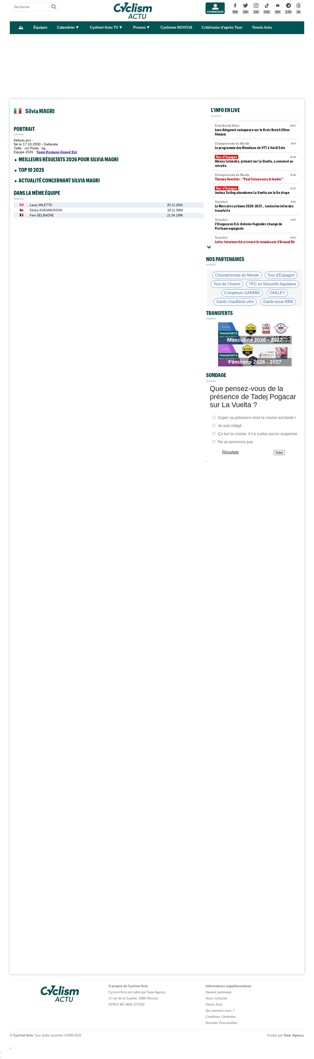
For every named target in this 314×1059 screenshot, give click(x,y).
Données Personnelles (221, 1023)
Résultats (230, 452)
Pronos (139, 27)
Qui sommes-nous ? (220, 1010)
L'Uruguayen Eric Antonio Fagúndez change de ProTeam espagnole (255, 224)
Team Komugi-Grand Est (56, 152)
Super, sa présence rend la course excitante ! (257, 418)
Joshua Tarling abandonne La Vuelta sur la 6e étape (255, 190)
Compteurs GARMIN (242, 293)
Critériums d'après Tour (222, 27)
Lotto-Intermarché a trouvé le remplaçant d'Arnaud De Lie (255, 242)
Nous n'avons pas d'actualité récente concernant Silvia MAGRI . (63, 181)
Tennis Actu (262, 27)
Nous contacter (216, 998)
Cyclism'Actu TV (104, 27)
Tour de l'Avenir (226, 284)
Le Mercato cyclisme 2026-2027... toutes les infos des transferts (255, 206)
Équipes (40, 27)
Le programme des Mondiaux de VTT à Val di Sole (255, 145)
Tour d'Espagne (281, 275)
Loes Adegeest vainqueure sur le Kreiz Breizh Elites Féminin (255, 130)
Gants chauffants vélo (235, 302)
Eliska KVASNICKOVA (46, 210)
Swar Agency (293, 1035)
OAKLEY (277, 293)
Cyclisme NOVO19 (176, 27)
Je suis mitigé (230, 426)
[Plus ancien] (209, 247)
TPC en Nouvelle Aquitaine (272, 284)
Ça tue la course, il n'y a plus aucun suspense (257, 434)
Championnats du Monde (237, 275)
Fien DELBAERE (42, 215)
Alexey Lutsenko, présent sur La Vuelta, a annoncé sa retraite (255, 161)
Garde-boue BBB (278, 302)
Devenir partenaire (218, 992)
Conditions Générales (221, 1017)
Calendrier (66, 27)
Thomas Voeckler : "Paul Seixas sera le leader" (255, 177)
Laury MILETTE (41, 205)
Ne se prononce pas (235, 442)
